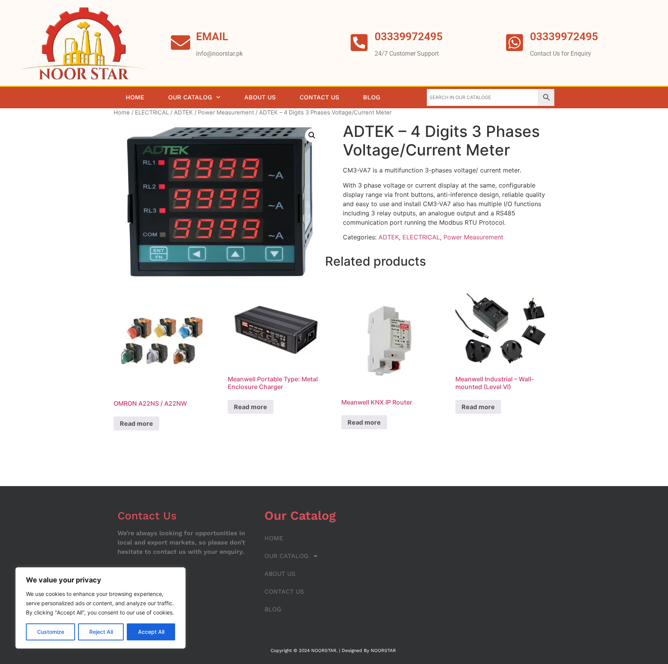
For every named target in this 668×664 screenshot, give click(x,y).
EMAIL (212, 36)
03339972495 (564, 36)
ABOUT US (260, 97)
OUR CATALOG (190, 97)
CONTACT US (319, 97)
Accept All (151, 631)
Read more (136, 423)
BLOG (371, 97)
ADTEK (183, 112)
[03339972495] (514, 42)
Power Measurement (226, 112)
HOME (135, 97)
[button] (312, 135)
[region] (100, 608)
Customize (50, 631)
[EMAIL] (180, 42)
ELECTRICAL (152, 112)
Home (122, 112)
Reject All (101, 631)
